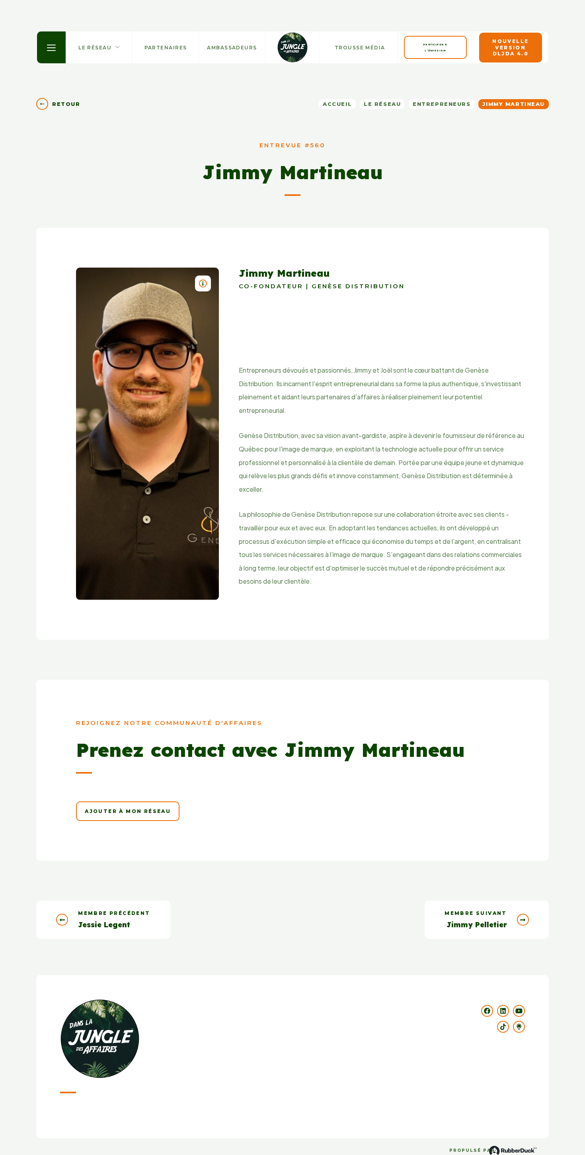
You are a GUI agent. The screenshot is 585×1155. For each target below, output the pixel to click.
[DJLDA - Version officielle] (292, 47)
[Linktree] (519, 1027)
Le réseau (382, 104)
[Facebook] (487, 1011)
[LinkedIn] (503, 1011)
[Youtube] (519, 1011)
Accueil (337, 104)
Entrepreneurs (441, 104)
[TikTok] (503, 1027)
